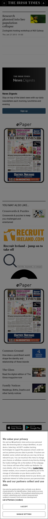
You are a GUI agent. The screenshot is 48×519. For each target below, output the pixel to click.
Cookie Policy (38, 468)
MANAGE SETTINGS (24, 514)
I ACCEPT (24, 507)
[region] (24, 475)
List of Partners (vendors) (13, 500)
